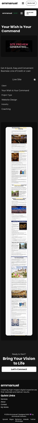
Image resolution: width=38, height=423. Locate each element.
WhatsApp (19, 421)
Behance (18, 419)
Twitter (32, 419)
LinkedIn (26, 419)
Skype (11, 419)
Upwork (5, 419)
